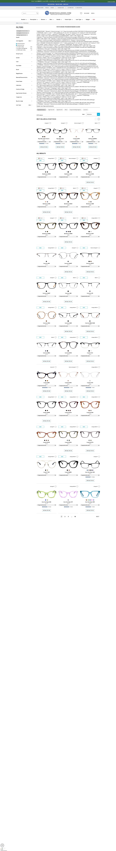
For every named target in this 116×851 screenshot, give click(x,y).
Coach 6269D (46, 412)
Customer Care (70, 7)
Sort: (83, 114)
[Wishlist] (81, 13)
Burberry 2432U (68, 203)
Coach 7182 (47, 472)
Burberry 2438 (90, 203)
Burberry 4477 (90, 233)
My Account (86, 13)
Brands (58, 19)
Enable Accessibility (111, 1)
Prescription (33, 19)
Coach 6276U (68, 442)
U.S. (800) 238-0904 (78, 7)
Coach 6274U (90, 412)
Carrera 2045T (46, 293)
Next (97, 517)
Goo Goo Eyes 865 (46, 502)
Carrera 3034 (46, 323)
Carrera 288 (68, 293)
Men (51, 19)
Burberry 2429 (68, 174)
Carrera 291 (90, 293)
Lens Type (78, 19)
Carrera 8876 (68, 353)
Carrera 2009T (68, 263)
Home (17, 23)
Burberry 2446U (46, 233)
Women (43, 19)
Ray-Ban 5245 (60, 138)
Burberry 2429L (90, 174)
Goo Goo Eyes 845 (90, 472)
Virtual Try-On (43, 147)
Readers (23, 19)
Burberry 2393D (46, 174)
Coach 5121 (90, 353)
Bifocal (66, 109)
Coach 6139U (76, 138)
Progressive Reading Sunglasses (75, 109)
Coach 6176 (90, 382)
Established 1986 (61, 7)
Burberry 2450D (68, 233)
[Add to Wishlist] (50, 123)
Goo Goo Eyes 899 (90, 502)
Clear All (17, 37)
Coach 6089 (47, 382)
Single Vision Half (51, 109)
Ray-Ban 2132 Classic (43, 138)
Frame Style (68, 19)
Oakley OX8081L (92, 138)
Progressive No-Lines (41, 109)
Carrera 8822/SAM (90, 323)
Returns (52, 7)
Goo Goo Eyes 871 (68, 502)
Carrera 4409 (68, 323)
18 (75, 517)
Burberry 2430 (46, 203)
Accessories (85, 109)
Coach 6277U (90, 442)
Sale (94, 19)
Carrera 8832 (46, 353)
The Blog (47, 7)
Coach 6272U (68, 412)
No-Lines (21, 23)
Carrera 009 (46, 263)
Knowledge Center (39, 7)
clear (30, 41)
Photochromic (25, 23)
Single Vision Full (59, 109)
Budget (88, 19)
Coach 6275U (46, 442)
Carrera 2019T (90, 263)
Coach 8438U (68, 472)
